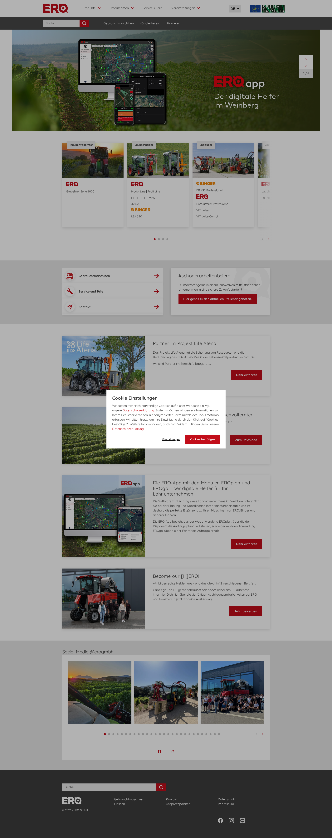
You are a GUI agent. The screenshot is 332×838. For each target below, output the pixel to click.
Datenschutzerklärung (138, 410)
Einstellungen (171, 439)
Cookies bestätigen (202, 439)
